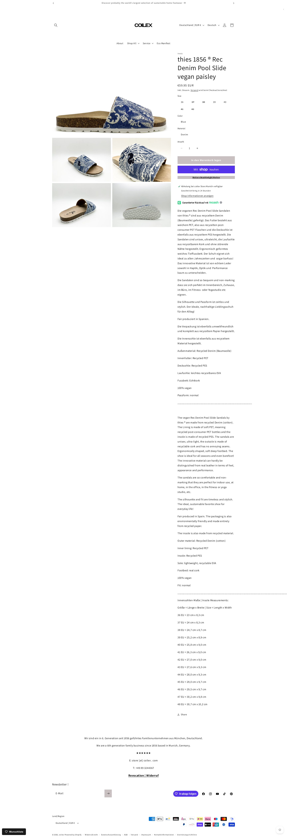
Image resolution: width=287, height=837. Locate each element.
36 (182, 101)
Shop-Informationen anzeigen (197, 195)
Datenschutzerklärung (111, 834)
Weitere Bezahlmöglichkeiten (206, 177)
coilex (61, 835)
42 (194, 109)
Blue (183, 121)
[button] (55, 25)
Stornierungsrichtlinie (187, 834)
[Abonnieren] (108, 793)
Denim (184, 134)
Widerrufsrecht (91, 834)
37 (195, 102)
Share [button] (184, 714)
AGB (126, 834)
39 (214, 101)
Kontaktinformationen (164, 834)
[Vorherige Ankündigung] (53, 3)
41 (184, 109)
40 (225, 101)
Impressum (146, 834)
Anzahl (181, 141)
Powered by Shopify (73, 835)
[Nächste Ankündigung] (233, 3)
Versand (194, 90)
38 (205, 102)
